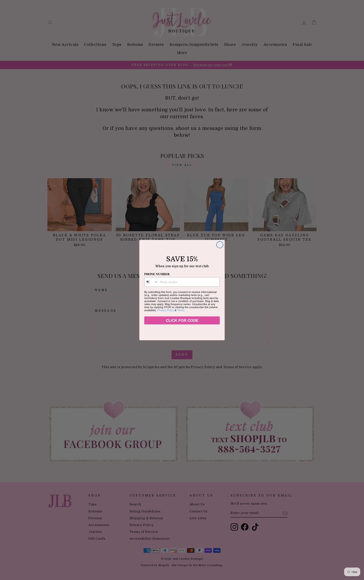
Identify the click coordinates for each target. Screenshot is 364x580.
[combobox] (151, 281)
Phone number (157, 274)
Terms (180, 310)
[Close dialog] (220, 244)
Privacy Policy (165, 310)
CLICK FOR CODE (182, 320)
